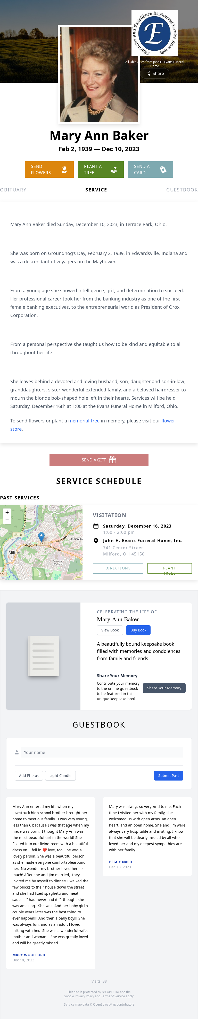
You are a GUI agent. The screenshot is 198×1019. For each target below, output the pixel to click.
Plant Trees (169, 570)
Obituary (13, 190)
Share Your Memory (164, 687)
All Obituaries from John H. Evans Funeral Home (154, 64)
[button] (41, 537)
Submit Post (168, 775)
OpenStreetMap (104, 1004)
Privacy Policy (84, 996)
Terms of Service (113, 996)
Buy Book (138, 630)
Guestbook (182, 190)
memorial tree (84, 421)
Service (96, 190)
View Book (110, 630)
